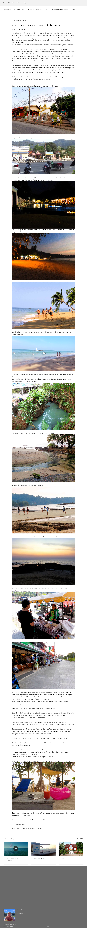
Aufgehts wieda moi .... (40, 859)
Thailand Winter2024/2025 (35, 828)
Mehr (73, 9)
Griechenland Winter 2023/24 (60, 9)
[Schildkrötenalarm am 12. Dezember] (16, 849)
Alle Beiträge (7, 9)
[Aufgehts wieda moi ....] (43, 849)
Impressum (6, 924)
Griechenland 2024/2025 (35, 9)
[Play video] (43, 156)
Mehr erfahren (21, 913)
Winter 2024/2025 (19, 9)
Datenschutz (13, 924)
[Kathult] (71, 849)
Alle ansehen (80, 838)
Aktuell (47, 9)
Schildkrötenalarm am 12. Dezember (13, 860)
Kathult (63, 859)
